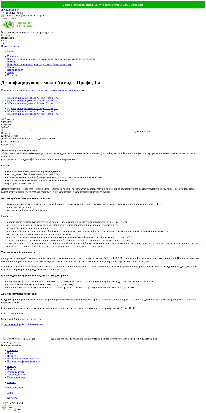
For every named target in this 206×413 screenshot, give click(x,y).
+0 (2, 43)
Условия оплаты (24, 64)
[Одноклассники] (30, 339)
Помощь (11, 61)
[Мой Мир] (33, 339)
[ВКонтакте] (23, 339)
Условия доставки (43, 64)
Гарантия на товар (62, 64)
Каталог (11, 67)
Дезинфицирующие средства (38, 90)
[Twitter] (27, 339)
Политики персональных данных (44, 59)
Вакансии (22, 59)
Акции (10, 72)
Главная (5, 90)
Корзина (5, 35)
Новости (11, 59)
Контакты (12, 75)
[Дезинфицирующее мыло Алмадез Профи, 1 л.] (32, 98)
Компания (12, 56)
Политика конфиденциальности (78, 59)
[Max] (10, 15)
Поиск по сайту (15, 70)
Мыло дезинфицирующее (68, 90)
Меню (10, 51)
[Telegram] (32, 15)
